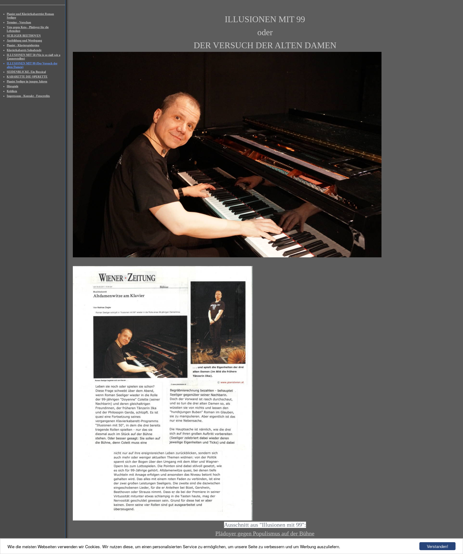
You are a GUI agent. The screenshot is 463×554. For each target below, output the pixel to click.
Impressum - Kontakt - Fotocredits (28, 96)
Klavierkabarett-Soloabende (24, 50)
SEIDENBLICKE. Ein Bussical (26, 72)
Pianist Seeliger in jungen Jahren (27, 81)
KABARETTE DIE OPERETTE (27, 76)
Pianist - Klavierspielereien (23, 45)
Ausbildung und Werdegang (24, 40)
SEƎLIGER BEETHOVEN (24, 35)
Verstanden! (437, 546)
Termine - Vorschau (19, 22)
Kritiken (12, 91)
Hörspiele (12, 86)
